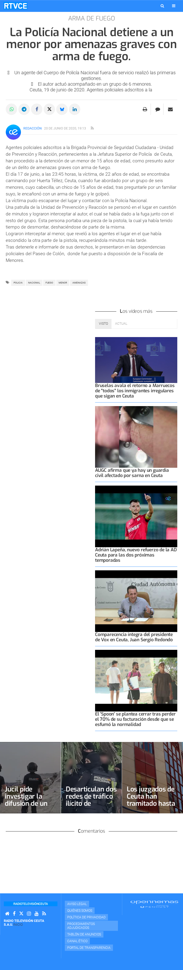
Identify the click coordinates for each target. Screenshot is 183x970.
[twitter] (21, 913)
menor (63, 282)
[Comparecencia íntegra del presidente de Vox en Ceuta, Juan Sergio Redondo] (136, 601)
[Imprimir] (145, 109)
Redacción (32, 128)
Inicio (18, 924)
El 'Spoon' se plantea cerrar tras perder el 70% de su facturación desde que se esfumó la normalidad (135, 719)
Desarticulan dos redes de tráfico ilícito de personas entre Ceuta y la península (91, 807)
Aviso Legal (77, 904)
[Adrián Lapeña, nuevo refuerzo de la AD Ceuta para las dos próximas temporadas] (136, 516)
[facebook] (14, 913)
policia (18, 282)
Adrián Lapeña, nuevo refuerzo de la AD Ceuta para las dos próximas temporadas (136, 555)
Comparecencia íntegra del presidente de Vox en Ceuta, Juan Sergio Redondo (134, 637)
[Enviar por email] (170, 109)
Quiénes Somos (79, 910)
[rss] (92, 128)
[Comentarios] (157, 109)
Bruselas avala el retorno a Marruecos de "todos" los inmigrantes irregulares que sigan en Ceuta (135, 391)
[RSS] (44, 913)
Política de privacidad (86, 917)
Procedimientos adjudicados (81, 926)
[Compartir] (11, 109)
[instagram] (29, 913)
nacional (34, 282)
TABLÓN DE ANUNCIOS (84, 934)
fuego (49, 282)
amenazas (79, 282)
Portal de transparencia (89, 948)
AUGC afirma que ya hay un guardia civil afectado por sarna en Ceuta (132, 472)
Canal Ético (77, 941)
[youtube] (37, 913)
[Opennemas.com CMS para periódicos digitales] (154, 904)
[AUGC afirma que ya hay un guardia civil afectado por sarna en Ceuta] (136, 437)
